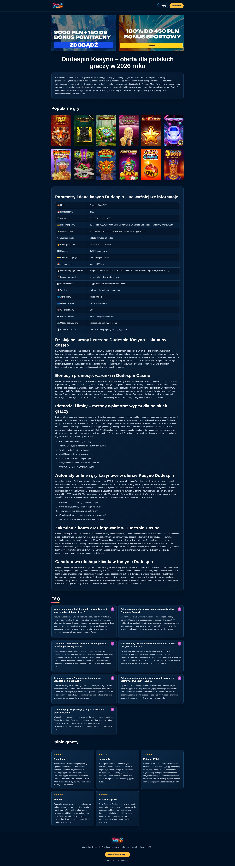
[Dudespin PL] (57, 5)
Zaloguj (162, 6)
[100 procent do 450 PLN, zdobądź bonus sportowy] (151, 33)
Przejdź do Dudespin (117, 854)
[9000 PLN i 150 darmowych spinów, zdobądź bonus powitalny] (83, 33)
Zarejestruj (176, 6)
